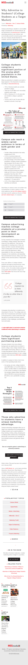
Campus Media (20, 23)
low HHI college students (19, 191)
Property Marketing (14, 533)
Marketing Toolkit (14, 520)
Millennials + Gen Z (11, 23)
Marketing (10, 25)
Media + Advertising (14, 511)
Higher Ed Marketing (14, 524)
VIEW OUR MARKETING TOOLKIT (14, 132)
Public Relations (14, 529)
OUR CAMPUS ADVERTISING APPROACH (15, 456)
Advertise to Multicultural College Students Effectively (14, 601)
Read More (4, 606)
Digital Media (14, 506)
